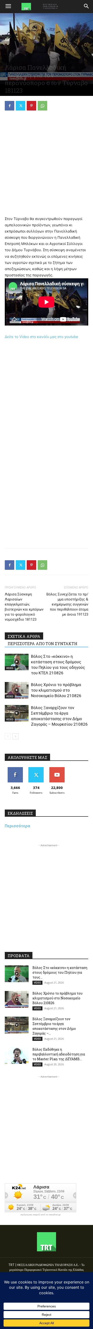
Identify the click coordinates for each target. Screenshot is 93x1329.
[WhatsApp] (42, 106)
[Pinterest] (31, 106)
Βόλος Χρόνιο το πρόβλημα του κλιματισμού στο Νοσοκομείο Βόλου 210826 (56, 690)
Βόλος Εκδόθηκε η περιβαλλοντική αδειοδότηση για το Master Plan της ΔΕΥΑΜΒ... (58, 1054)
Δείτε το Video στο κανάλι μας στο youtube (41, 336)
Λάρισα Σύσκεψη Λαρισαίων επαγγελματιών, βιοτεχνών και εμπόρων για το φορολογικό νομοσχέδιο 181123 (24, 607)
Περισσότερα (17, 825)
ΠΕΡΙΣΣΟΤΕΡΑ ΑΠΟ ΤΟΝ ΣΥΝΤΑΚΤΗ (42, 643)
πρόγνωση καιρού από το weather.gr (41, 1214)
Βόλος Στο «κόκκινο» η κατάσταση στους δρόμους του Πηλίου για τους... (59, 972)
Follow (36, 769)
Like (15, 769)
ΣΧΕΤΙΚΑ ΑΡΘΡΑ (24, 636)
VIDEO (9, 668)
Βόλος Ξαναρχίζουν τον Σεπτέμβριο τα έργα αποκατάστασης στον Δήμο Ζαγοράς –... (54, 1026)
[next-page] (15, 736)
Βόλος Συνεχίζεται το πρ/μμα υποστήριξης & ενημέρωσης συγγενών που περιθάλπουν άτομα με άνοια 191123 (67, 604)
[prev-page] (8, 736)
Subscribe (57, 769)
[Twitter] (20, 106)
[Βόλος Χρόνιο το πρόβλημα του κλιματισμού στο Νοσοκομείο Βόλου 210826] (17, 690)
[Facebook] (9, 106)
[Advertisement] (46, 164)
